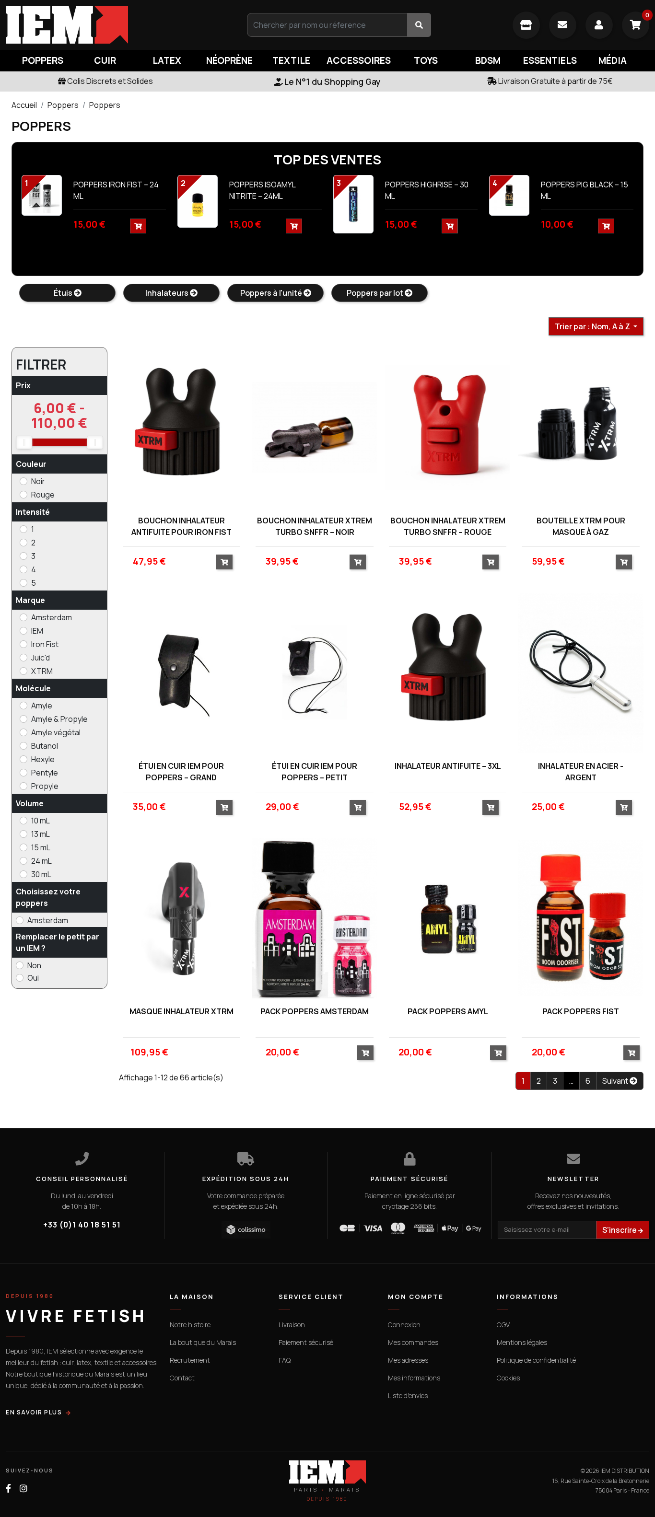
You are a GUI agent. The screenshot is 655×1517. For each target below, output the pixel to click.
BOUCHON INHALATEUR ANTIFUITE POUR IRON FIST (181, 526)
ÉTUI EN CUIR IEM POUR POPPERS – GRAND (181, 772)
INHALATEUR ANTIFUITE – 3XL (448, 766)
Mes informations (414, 1377)
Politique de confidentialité (536, 1360)
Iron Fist (44, 644)
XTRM (42, 671)
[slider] (24, 442)
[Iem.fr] (109, 25)
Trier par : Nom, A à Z (593, 326)
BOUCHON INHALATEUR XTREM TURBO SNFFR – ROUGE (447, 526)
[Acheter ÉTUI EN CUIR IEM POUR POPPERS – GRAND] (224, 807)
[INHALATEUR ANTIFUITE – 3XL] (448, 672)
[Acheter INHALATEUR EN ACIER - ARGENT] (624, 807)
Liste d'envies (408, 1395)
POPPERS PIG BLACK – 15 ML (584, 190)
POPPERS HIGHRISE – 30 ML (426, 190)
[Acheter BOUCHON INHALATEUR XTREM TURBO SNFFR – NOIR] (358, 562)
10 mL (40, 820)
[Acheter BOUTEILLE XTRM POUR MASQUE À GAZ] (624, 562)
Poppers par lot (376, 293)
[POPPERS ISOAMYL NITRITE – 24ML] (197, 200)
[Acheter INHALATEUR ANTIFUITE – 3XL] (490, 807)
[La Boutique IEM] (526, 25)
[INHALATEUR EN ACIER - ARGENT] (580, 672)
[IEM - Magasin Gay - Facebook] (8, 1488)
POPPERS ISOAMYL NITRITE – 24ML (262, 190)
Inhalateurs (167, 293)
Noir (38, 481)
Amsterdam (51, 617)
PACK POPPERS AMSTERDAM (314, 1011)
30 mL (41, 874)
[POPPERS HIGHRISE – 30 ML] (353, 203)
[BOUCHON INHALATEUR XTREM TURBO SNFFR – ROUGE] (448, 427)
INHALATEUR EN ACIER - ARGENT (580, 772)
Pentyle (44, 772)
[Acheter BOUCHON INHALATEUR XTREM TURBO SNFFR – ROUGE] (490, 562)
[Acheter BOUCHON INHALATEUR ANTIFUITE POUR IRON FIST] (224, 562)
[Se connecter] (599, 25)
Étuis (64, 293)
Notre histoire (190, 1324)
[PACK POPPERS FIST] (580, 918)
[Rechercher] (419, 25)
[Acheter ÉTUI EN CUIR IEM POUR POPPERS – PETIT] (358, 807)
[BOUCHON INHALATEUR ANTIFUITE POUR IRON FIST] (182, 427)
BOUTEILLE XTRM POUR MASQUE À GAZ (581, 526)
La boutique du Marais (203, 1342)
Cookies (508, 1377)
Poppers (63, 105)
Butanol (44, 746)
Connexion (404, 1324)
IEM (37, 630)
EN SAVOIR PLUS (34, 1412)
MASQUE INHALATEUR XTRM (181, 1011)
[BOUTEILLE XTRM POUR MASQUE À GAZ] (580, 427)
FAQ (285, 1360)
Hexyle (43, 759)
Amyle (41, 705)
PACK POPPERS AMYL (448, 1011)
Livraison (292, 1324)
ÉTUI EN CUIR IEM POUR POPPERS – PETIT (314, 772)
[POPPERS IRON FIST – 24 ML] (42, 194)
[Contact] (562, 25)
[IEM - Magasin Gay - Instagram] (23, 1488)
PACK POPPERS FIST (580, 1011)
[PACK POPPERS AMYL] (448, 918)
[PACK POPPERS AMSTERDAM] (314, 918)
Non (34, 965)
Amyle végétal (56, 732)
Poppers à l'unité (272, 293)
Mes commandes (413, 1342)
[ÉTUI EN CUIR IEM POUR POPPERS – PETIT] (314, 672)
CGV (503, 1324)
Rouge (43, 494)
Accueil (24, 105)
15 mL (40, 847)
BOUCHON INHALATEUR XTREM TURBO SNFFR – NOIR (314, 526)
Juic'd (40, 657)
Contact (182, 1377)
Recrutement (190, 1360)
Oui (33, 978)
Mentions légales (522, 1342)
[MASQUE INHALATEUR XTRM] (182, 918)
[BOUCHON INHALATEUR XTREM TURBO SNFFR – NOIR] (314, 427)
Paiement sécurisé (306, 1342)
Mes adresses (408, 1360)
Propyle (44, 786)
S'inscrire (620, 1230)
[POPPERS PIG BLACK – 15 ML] (509, 194)
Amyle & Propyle (59, 719)
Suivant (616, 1081)
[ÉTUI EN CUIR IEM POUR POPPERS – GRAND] (182, 672)
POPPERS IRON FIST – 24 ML (116, 190)
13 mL (40, 834)
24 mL (41, 861)
